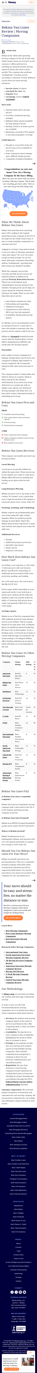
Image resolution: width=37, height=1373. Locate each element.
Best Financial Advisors (18, 1194)
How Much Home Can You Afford (18, 1126)
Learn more (22, 15)
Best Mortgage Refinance (18, 1129)
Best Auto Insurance (18, 1175)
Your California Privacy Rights (18, 1266)
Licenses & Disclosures (18, 1270)
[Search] (6, 2)
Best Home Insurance (18, 1182)
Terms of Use (18, 1258)
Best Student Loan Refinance (18, 1164)
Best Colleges (18, 1213)
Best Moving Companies (18, 1148)
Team (18, 1251)
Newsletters (18, 1205)
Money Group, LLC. (21, 1341)
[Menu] (3, 2)
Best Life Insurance (18, 1186)
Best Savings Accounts (18, 1145)
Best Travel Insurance (18, 1228)
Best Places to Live (18, 1220)
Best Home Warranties (19, 1190)
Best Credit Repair (18, 1167)
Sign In (32, 2)
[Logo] (12, 2)
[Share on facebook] (12, 1292)
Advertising (18, 1273)
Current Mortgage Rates (18, 1118)
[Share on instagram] (20, 1292)
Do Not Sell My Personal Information (18, 1262)
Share (32, 21)
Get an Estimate (18, 213)
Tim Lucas (7, 40)
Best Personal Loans (18, 1171)
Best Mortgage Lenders (18, 1122)
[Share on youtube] (24, 1292)
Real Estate (6, 21)
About (18, 1243)
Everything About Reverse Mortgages (18, 1133)
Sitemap (18, 1277)
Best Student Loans (18, 1160)
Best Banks (18, 1141)
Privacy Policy (18, 1255)
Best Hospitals (18, 1217)
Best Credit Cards (18, 1137)
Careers (18, 1281)
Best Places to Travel (18, 1224)
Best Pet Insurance (18, 1232)
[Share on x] (16, 1292)
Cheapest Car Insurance (18, 1179)
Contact (18, 1247)
